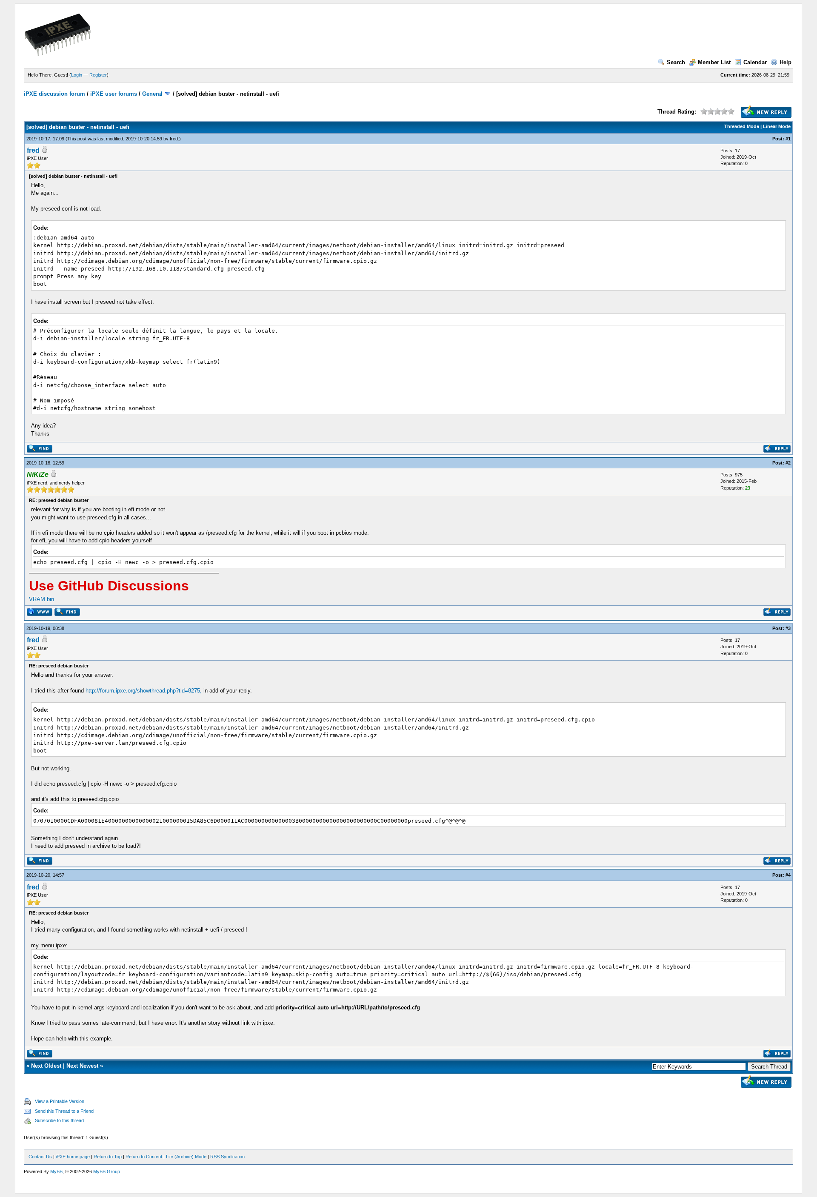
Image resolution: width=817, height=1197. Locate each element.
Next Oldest (46, 1066)
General (152, 94)
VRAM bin (41, 599)
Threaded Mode (741, 126)
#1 (788, 138)
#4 (788, 875)
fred (174, 138)
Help (785, 62)
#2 (788, 462)
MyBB (56, 1171)
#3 (788, 628)
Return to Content (144, 1156)
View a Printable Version (59, 1101)
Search (676, 62)
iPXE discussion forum (54, 94)
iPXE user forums (113, 94)
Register (98, 74)
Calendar (755, 62)
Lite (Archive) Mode (186, 1156)
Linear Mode (777, 126)
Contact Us (40, 1156)
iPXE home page (73, 1156)
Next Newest (82, 1066)
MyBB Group (106, 1171)
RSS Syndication (227, 1156)
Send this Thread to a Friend (64, 1111)
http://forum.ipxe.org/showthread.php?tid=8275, (144, 690)
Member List (714, 62)
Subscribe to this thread (59, 1120)
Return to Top (108, 1156)
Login (76, 74)
